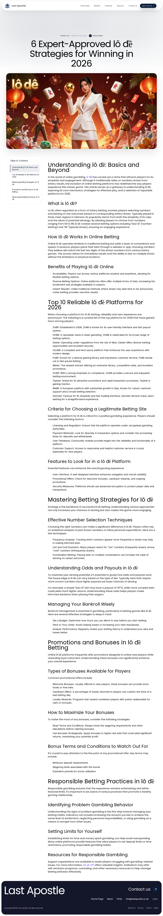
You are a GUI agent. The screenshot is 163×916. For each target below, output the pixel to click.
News (110, 898)
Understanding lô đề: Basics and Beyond (24, 168)
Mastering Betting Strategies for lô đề (25, 183)
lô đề (89, 177)
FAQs (119, 898)
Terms (148, 908)
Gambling (64, 36)
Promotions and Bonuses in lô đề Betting (25, 190)
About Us (131, 908)
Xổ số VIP (88, 865)
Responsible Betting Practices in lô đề (25, 198)
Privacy (141, 908)
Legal (156, 908)
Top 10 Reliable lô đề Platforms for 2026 (25, 176)
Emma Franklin (98, 36)
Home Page (97, 898)
